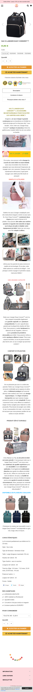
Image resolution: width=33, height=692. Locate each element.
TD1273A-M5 (20, 53)
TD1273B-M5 (28, 53)
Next (30, 24)
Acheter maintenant (18, 72)
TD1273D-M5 (13, 53)
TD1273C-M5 (5, 53)
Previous (3, 24)
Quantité (4, 57)
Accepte (27, 688)
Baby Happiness (18, 686)
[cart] (31, 5)
